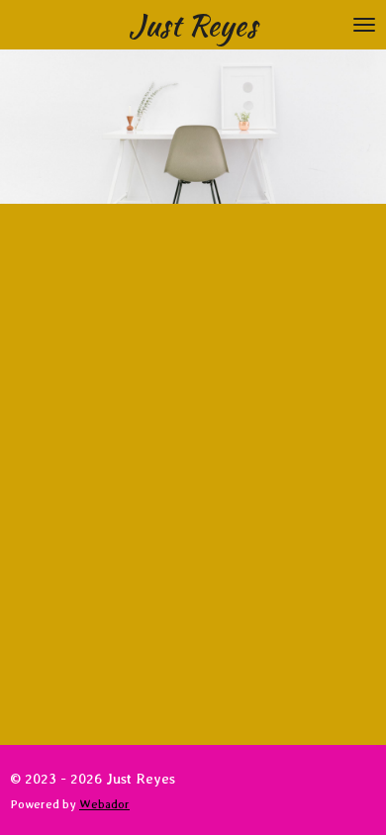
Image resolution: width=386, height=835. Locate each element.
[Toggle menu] (364, 24)
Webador (104, 803)
